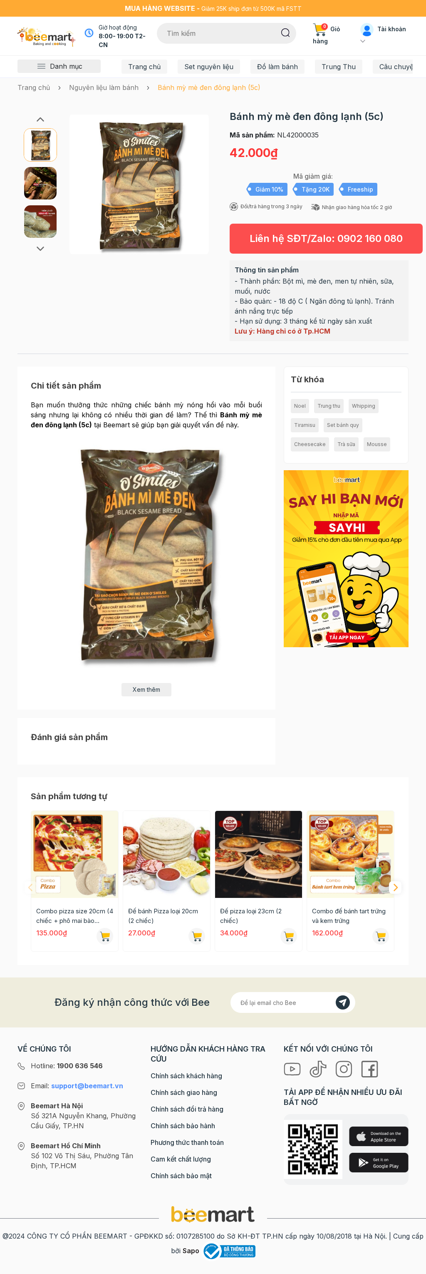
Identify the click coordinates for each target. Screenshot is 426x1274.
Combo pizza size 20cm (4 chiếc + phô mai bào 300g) (74, 916)
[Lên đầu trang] (410, 1265)
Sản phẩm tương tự (69, 796)
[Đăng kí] (342, 1002)
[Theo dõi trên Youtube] (293, 1068)
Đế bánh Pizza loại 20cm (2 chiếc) (163, 916)
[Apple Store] (378, 1136)
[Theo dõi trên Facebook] (369, 1068)
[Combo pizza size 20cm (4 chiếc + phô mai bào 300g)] (74, 854)
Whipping (363, 406)
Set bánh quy (343, 425)
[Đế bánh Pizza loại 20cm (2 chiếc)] (166, 854)
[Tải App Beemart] (346, 558)
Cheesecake (310, 444)
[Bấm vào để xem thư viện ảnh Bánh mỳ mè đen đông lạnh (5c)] (139, 184)
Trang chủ (144, 66)
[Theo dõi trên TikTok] (319, 1068)
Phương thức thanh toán (187, 1142)
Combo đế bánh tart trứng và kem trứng (349, 916)
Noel (300, 406)
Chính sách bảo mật (181, 1176)
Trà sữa (346, 444)
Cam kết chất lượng (181, 1159)
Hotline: (67, 1066)
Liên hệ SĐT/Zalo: (326, 238)
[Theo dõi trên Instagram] (344, 1068)
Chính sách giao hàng (184, 1092)
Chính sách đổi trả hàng (187, 1109)
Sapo (191, 1251)
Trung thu (328, 406)
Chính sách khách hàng (186, 1076)
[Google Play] (378, 1162)
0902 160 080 (370, 238)
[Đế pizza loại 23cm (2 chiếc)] (258, 854)
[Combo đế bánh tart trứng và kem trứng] (350, 854)
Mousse (377, 444)
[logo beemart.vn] (213, 1213)
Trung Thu (339, 66)
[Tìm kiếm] (285, 32)
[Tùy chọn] (288, 936)
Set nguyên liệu (208, 66)
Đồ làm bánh (277, 66)
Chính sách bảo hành (183, 1126)
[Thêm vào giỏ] (105, 936)
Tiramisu (304, 425)
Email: (77, 1086)
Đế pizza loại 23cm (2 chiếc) (251, 916)
